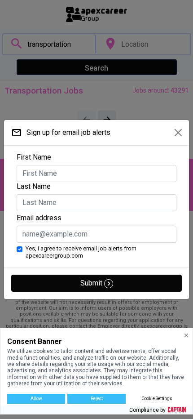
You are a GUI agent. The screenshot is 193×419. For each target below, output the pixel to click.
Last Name (34, 186)
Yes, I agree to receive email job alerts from (81, 252)
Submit (92, 283)
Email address (39, 218)
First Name (34, 157)
